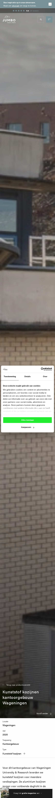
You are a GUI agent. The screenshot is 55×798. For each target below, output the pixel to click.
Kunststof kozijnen (12, 753)
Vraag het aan (26, 793)
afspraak (15, 5)
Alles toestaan (27, 420)
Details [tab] (27, 376)
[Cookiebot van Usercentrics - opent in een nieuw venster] (41, 369)
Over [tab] (45, 376)
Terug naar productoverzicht (18, 685)
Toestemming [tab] (10, 376)
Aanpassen (26, 427)
